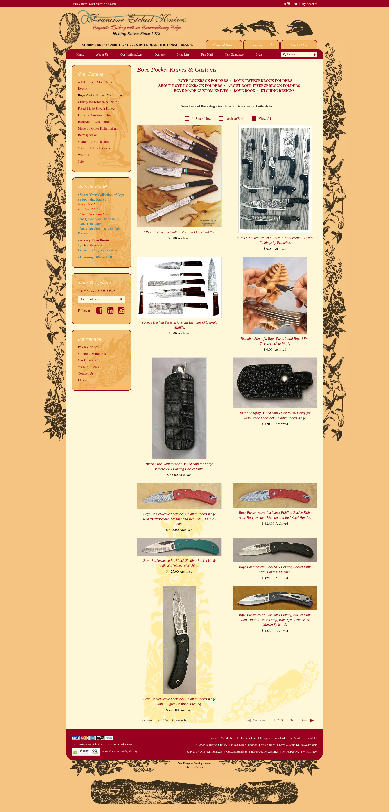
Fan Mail (207, 54)
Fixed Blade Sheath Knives (97, 108)
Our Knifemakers (131, 54)
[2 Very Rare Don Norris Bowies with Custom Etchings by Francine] (106, 245)
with (103, 245)
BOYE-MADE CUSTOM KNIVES (201, 90)
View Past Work (261, 44)
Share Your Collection (93, 141)
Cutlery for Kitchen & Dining (98, 101)
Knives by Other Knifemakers (204, 751)
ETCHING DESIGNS (278, 90)
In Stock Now (201, 118)
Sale (81, 161)
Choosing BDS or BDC (96, 257)
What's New (86, 154)
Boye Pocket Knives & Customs (98, 3)
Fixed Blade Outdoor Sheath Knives (253, 745)
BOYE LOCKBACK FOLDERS (203, 80)
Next (305, 720)
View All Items (88, 366)
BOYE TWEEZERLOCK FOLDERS (263, 80)
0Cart (290, 4)
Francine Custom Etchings (96, 115)
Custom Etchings (236, 751)
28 (292, 720)
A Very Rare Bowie (94, 240)
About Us (102, 54)
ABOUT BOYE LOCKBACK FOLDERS (190, 85)
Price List (183, 54)
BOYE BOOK (244, 90)
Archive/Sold (235, 118)
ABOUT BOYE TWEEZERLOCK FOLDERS (264, 85)
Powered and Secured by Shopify (119, 751)
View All (265, 118)
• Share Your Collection (95, 194)
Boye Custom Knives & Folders (298, 745)
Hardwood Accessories (94, 121)
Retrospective (87, 134)
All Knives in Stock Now (95, 82)
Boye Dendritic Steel (116, 44)
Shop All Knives (224, 44)
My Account (309, 4)
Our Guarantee (234, 54)
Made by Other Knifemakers (98, 128)
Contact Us (299, 44)
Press (259, 54)
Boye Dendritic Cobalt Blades (166, 44)
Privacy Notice (88, 346)
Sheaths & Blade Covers (95, 148)
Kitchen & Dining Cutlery (211, 745)
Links (82, 380)
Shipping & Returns (92, 353)
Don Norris (90, 245)
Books (82, 88)
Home (75, 3)
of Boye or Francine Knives (101, 197)
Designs (160, 54)
